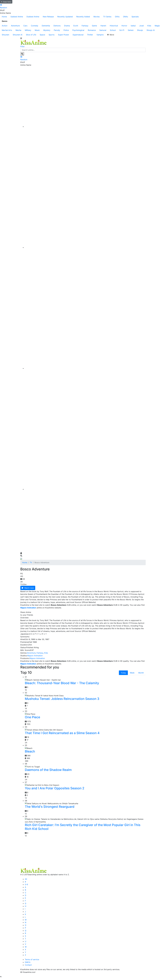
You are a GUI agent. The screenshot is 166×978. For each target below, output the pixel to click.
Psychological (78, 30)
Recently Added (83, 16)
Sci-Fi (121, 30)
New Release (48, 16)
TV (31, 562)
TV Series (107, 16)
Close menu (7, 2)
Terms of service (32, 959)
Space (42, 35)
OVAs (117, 16)
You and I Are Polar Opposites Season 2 (54, 788)
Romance (92, 30)
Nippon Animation (35, 655)
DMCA (27, 962)
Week (132, 673)
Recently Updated (65, 16)
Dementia (46, 26)
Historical (114, 26)
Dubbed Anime (33, 16)
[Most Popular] (85, 489)
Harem (103, 26)
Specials (135, 16)
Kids (149, 26)
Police (66, 30)
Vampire (100, 35)
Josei (141, 26)
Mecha (18, 30)
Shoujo (140, 30)
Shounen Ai (17, 35)
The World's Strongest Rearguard (49, 807)
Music (37, 30)
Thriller (90, 35)
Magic (157, 26)
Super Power (63, 35)
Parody (57, 30)
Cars (25, 26)
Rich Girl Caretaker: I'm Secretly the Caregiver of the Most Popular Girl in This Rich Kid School (82, 827)
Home (4, 16)
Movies (97, 16)
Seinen (130, 30)
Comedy (34, 26)
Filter (22, 46)
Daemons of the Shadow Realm (48, 770)
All (26, 879)
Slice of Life (31, 35)
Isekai (133, 26)
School (113, 30)
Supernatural (78, 35)
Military (28, 30)
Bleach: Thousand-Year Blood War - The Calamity (62, 683)
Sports (51, 35)
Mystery (46, 30)
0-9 (26, 884)
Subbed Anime (17, 16)
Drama (67, 26)
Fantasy (85, 26)
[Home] (85, 126)
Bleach (30, 751)
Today (123, 673)
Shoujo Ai (151, 30)
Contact (28, 965)
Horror (124, 26)
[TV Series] (85, 368)
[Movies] (85, 247)
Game (94, 26)
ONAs (125, 16)
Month (141, 673)
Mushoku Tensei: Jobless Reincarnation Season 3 (62, 699)
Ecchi (75, 26)
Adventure (15, 26)
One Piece (32, 717)
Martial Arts (7, 30)
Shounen (5, 35)
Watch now (29, 588)
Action (4, 26)
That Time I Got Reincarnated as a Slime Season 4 (62, 733)
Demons (57, 26)
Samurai (102, 30)
